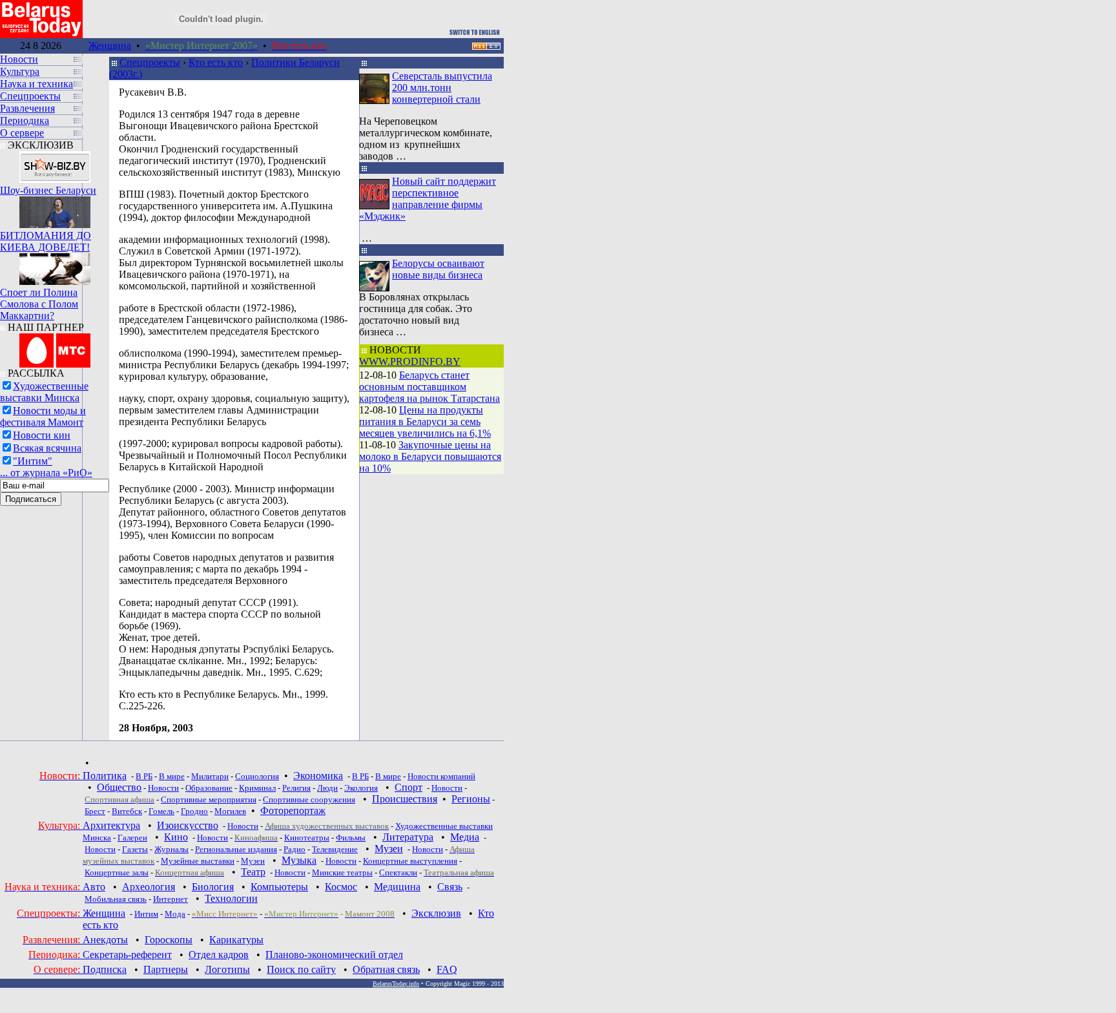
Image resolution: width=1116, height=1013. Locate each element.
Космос (341, 886)
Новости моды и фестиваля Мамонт (43, 416)
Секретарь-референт (127, 954)
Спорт (408, 787)
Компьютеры (279, 886)
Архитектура (111, 825)
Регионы (470, 798)
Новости (163, 788)
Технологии (231, 898)
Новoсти (289, 872)
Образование (208, 788)
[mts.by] (54, 347)
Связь (449, 886)
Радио (294, 849)
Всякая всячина (47, 448)
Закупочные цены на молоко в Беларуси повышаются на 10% (430, 456)
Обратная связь (386, 969)
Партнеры (165, 969)
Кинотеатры (306, 837)
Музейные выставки (197, 861)
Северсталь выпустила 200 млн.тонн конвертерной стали (442, 87)
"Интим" (32, 460)
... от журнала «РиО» (46, 472)
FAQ (447, 969)
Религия (296, 788)
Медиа (464, 836)
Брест (95, 811)
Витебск (127, 811)
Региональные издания (236, 849)
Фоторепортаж (293, 810)
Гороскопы (168, 939)
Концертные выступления (410, 861)
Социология (257, 776)
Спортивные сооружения (309, 799)
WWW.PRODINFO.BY (409, 361)
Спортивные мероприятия (208, 799)
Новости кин (41, 435)
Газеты (135, 849)
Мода (175, 914)
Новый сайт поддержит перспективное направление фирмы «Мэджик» (427, 199)
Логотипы (227, 969)
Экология (361, 788)
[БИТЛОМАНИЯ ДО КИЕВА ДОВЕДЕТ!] (54, 209)
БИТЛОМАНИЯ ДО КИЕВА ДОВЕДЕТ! (45, 241)
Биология (213, 886)
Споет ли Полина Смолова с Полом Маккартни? (39, 304)
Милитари (210, 776)
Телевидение (335, 849)
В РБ (144, 776)
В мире (172, 776)
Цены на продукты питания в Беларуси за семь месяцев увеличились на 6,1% (425, 421)
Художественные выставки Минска (44, 392)
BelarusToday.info (396, 983)
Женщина (109, 45)
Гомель (161, 811)
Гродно (194, 811)
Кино (176, 836)
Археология (148, 886)
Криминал (257, 788)
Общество (119, 787)
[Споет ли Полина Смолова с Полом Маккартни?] (54, 265)
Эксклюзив (436, 913)
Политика (105, 775)
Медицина (397, 886)
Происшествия (404, 798)
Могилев (230, 811)
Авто (94, 886)
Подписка (105, 969)
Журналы (171, 849)
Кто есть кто (216, 62)
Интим (146, 914)
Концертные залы (117, 872)
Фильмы (351, 837)
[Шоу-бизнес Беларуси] (54, 163)
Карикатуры (236, 939)
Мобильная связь (116, 899)
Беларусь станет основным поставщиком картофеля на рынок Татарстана (429, 387)
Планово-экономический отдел (334, 954)
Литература (407, 836)
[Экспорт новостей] (486, 46)
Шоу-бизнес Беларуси (48, 190)
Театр (253, 871)
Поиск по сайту (301, 969)
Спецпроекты (149, 62)
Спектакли (398, 872)
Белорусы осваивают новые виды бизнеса (438, 269)
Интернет (170, 899)
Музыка (299, 860)
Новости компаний (441, 776)
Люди (327, 788)
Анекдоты (105, 939)
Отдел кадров (219, 954)
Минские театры (342, 872)
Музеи (389, 848)
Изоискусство (187, 825)
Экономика (318, 775)
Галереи (132, 837)
